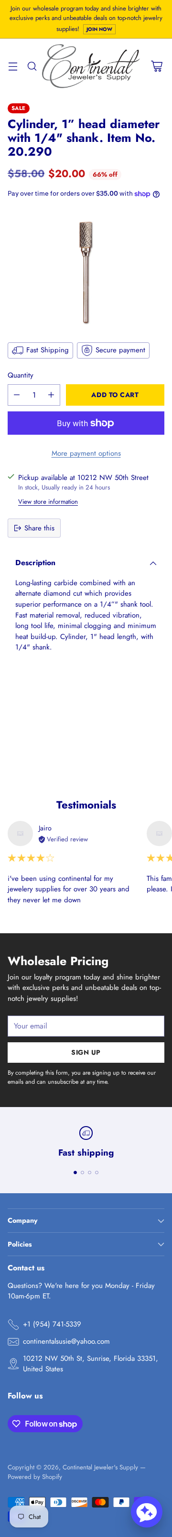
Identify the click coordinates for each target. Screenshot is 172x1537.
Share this (39, 528)
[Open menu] (12, 66)
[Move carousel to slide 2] (82, 1172)
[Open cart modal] (156, 66)
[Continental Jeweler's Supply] (91, 65)
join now (99, 29)
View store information (48, 501)
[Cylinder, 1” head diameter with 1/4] (86, 269)
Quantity (20, 375)
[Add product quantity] (51, 395)
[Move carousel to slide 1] (75, 1172)
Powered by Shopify (35, 1476)
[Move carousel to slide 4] (96, 1172)
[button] (146, 1511)
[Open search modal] (32, 66)
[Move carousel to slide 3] (89, 1172)
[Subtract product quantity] (16, 395)
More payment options (86, 453)
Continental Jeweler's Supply (100, 1467)
